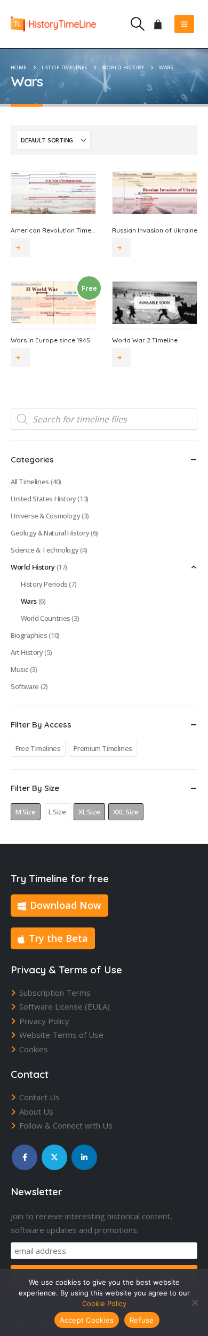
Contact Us (39, 1097)
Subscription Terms (55, 992)
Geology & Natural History (50, 533)
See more (20, 247)
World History (33, 567)
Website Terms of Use (61, 1034)
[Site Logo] (53, 24)
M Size (25, 812)
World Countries (45, 618)
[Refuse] (194, 1302)
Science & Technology (44, 550)
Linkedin (84, 1157)
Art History (27, 652)
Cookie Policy (104, 1303)
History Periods (44, 584)
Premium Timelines (103, 748)
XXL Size (126, 812)
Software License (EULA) (64, 1006)
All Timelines (30, 481)
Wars (29, 601)
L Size (57, 812)
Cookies (33, 1049)
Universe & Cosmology (45, 516)
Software (25, 686)
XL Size (89, 812)
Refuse (142, 1320)
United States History (43, 498)
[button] (137, 24)
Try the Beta (58, 938)
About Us (36, 1111)
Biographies (29, 635)
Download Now (65, 905)
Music (19, 669)
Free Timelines (38, 748)
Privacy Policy (44, 1020)
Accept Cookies (87, 1320)
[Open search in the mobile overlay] (104, 419)
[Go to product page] (53, 193)
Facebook (24, 1157)
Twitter (54, 1157)
